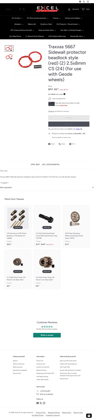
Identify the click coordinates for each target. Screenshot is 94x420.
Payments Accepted (20, 370)
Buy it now (69, 124)
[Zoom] (31, 60)
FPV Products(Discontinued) (21, 30)
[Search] (23, 9)
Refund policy (18, 367)
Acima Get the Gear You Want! (70, 370)
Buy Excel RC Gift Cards (68, 361)
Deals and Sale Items (46, 30)
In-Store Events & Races (35, 36)
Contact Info (40, 364)
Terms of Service (18, 364)
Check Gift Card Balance (68, 364)
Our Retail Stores (42, 376)
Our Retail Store (15, 36)
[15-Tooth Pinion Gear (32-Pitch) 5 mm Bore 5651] (18, 269)
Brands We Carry (76, 36)
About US (39, 361)
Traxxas (56, 18)
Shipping (51, 111)
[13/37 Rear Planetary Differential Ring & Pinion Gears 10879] (76, 226)
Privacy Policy (41, 412)
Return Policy (66, 412)
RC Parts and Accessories (36, 18)
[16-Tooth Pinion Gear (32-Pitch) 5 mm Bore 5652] (47, 269)
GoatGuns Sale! (46, 24)
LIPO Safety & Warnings (57, 36)
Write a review (47, 335)
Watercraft (32, 24)
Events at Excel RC (42, 367)
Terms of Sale (78, 412)
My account (17, 373)
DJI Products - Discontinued (67, 24)
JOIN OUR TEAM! (42, 379)
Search (15, 361)
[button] (20, 9)
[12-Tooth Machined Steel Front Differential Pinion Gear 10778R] (47, 226)
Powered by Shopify (53, 415)
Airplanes (18, 24)
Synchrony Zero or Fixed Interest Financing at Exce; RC (70, 374)
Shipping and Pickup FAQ (45, 373)
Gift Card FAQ (65, 367)
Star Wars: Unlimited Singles (71, 30)
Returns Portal (41, 370)
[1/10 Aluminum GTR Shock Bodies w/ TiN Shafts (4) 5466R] (18, 226)
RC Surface (16, 18)
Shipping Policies (54, 412)
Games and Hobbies (72, 18)
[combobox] (15, 9)
